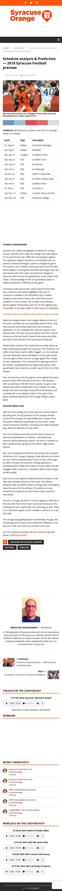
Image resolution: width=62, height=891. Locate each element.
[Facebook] (25, 3)
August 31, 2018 (11, 75)
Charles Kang (16, 772)
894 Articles (46, 627)
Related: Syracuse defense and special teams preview (31, 314)
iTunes (26, 709)
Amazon (34, 709)
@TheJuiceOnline (19, 535)
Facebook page (43, 532)
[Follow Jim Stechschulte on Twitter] (31, 649)
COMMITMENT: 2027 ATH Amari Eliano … (25, 810)
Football (9, 547)
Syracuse (24, 547)
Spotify (47, 709)
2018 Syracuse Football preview (26, 542)
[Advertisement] (32, 29)
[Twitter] (31, 3)
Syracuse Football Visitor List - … (22, 769)
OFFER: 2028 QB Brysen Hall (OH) (22, 790)
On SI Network (33, 888)
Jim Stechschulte (29, 75)
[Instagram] (36, 3)
